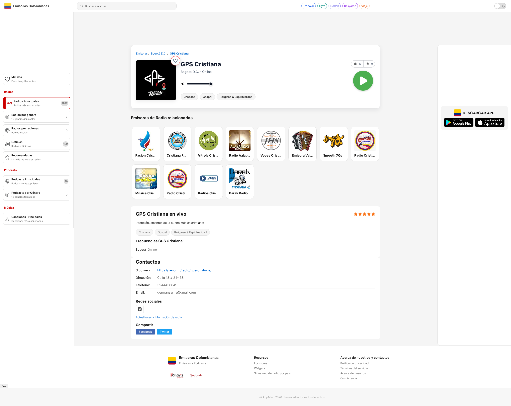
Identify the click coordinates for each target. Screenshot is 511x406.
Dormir (334, 6)
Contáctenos (348, 378)
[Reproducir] (363, 81)
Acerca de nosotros (353, 373)
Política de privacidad (354, 363)
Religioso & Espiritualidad (236, 96)
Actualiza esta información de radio (159, 317)
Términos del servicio (354, 368)
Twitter (164, 331)
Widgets (259, 368)
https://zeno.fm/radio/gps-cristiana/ (184, 270)
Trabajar (308, 6)
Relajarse (350, 6)
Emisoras (142, 53)
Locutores (260, 363)
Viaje (364, 6)
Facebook (145, 331)
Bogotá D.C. (158, 53)
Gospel (207, 96)
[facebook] (140, 309)
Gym (322, 6)
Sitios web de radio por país (272, 373)
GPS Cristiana (179, 53)
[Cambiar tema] (500, 6)
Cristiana (189, 96)
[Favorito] (175, 61)
